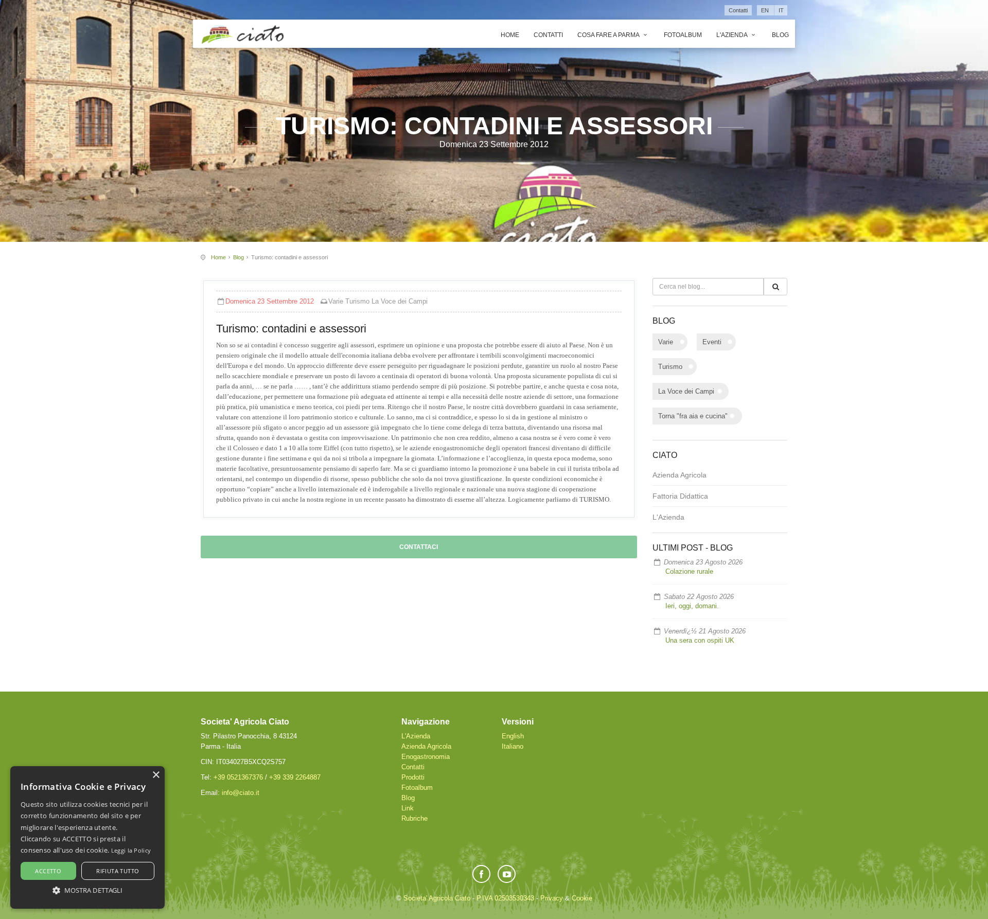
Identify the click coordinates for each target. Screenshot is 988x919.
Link (407, 808)
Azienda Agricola (679, 475)
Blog (780, 35)
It (781, 10)
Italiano (512, 746)
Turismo (357, 301)
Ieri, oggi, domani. (692, 606)
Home (510, 35)
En (765, 10)
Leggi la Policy (131, 850)
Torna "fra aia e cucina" (693, 416)
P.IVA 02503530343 (505, 898)
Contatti (738, 10)
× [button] (156, 775)
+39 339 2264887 (295, 777)
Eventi (711, 342)
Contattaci (418, 547)
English (513, 736)
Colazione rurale (689, 571)
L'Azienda (732, 35)
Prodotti (413, 777)
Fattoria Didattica (680, 496)
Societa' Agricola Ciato (436, 898)
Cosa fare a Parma (609, 35)
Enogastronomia (425, 757)
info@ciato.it (240, 793)
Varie (335, 301)
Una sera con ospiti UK (699, 640)
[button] (87, 890)
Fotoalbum (683, 35)
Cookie (582, 898)
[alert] (87, 837)
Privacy (551, 898)
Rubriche (414, 818)
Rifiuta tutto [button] (117, 871)
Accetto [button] (48, 871)
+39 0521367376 (238, 777)
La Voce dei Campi (400, 301)
